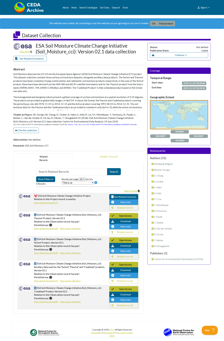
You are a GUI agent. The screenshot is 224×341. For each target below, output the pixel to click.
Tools (125, 7)
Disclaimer (108, 333)
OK (153, 23)
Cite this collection (27, 130)
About (66, 7)
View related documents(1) (46, 203)
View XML (25, 51)
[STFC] (179, 332)
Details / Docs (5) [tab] (109, 156)
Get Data (104, 7)
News (74, 7)
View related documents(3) (46, 281)
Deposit (116, 7)
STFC (111, 329)
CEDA (112, 336)
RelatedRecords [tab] (43, 158)
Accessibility (96, 333)
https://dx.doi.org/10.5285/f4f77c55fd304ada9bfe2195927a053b (102, 124)
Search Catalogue (88, 7)
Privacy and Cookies (124, 333)
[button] (30, 58)
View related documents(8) (46, 228)
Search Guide (130, 190)
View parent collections (70, 228)
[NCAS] (45, 332)
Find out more (166, 23)
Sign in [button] (204, 7)
